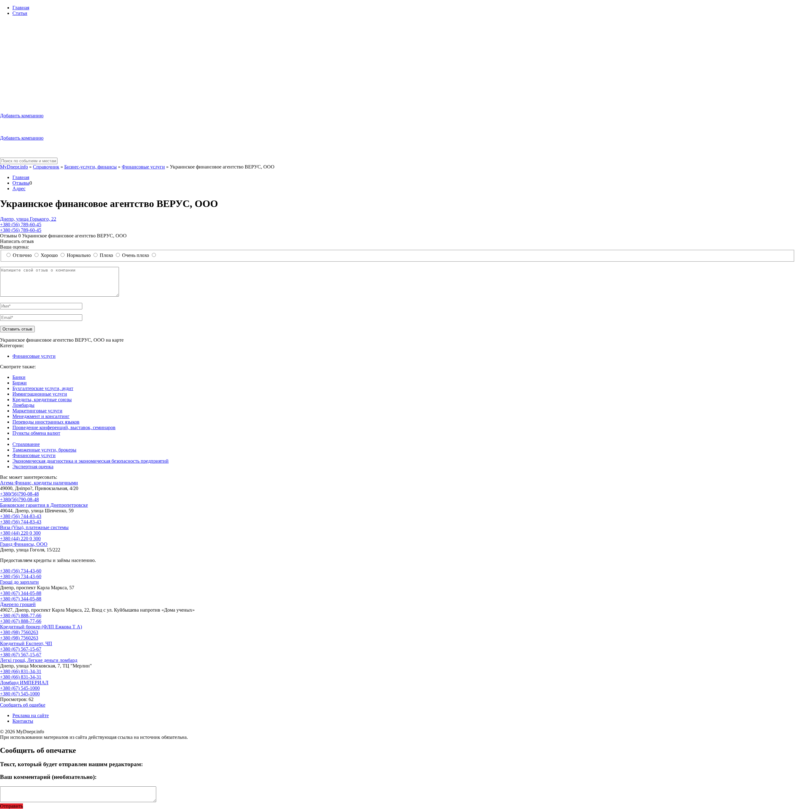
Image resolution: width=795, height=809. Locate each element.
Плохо (106, 255)
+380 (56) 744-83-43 (20, 516)
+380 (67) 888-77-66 (20, 615)
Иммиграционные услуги (39, 394)
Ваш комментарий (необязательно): (48, 777)
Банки (18, 377)
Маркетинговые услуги (37, 410)
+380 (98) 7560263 (19, 632)
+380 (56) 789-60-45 (20, 224)
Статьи (19, 13)
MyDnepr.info (14, 166)
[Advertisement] (397, 64)
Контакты (22, 721)
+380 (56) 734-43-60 (20, 570)
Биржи (19, 382)
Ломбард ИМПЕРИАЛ (24, 682)
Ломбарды (23, 405)
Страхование (26, 444)
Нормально (79, 255)
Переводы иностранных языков (46, 422)
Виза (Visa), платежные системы (34, 527)
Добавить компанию (21, 115)
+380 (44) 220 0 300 (20, 533)
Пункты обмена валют (36, 433)
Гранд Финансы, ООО (24, 544)
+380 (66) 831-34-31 (20, 671)
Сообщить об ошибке (22, 705)
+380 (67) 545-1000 (20, 688)
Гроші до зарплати (19, 582)
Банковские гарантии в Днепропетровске (44, 505)
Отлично (22, 255)
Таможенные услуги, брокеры (44, 449)
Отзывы (21, 183)
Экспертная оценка (32, 466)
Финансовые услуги (143, 166)
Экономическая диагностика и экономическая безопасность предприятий (90, 461)
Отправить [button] (11, 806)
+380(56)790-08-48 (19, 494)
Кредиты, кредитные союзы (42, 399)
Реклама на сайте (30, 715)
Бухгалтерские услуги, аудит (42, 388)
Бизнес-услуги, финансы (90, 166)
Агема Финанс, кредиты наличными (39, 482)
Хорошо (49, 255)
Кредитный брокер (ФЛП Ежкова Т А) (41, 626)
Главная (20, 7)
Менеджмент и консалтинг (41, 416)
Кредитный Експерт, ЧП (26, 643)
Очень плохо (135, 255)
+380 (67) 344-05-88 (20, 593)
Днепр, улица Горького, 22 (28, 219)
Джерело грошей (18, 604)
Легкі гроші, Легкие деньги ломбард (38, 660)
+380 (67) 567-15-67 (20, 649)
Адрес (18, 188)
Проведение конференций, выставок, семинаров (64, 427)
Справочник (46, 166)
